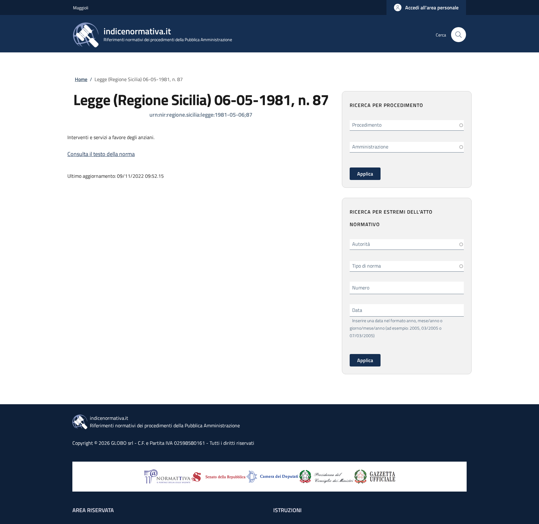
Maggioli (80, 7)
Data (357, 310)
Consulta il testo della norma (101, 154)
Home (81, 79)
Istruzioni (287, 510)
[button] (426, 7)
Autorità (361, 244)
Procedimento (366, 125)
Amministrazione (370, 146)
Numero (360, 287)
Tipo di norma (366, 265)
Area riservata (93, 510)
